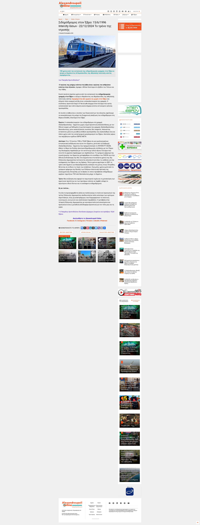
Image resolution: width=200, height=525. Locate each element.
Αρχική (66, 14)
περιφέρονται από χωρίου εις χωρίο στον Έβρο (89, 99)
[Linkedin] (117, 11)
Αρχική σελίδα (86, 232)
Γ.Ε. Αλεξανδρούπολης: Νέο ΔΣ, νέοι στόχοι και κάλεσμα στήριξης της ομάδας (132, 272)
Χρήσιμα (125, 14)
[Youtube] (123, 11)
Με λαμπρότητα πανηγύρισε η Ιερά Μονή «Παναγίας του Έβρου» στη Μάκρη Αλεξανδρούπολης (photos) (87, 244)
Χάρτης (99, 509)
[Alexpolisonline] (125, 11)
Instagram (81, 221)
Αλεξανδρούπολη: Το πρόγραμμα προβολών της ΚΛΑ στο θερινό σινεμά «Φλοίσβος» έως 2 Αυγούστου (129, 349)
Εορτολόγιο (92, 509)
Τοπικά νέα (87, 14)
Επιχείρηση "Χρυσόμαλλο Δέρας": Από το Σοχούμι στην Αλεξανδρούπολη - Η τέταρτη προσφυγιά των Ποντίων (67, 257)
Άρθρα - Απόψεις (75, 19)
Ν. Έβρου (134, 14)
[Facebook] (108, 11)
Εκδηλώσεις (107, 14)
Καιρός (99, 502)
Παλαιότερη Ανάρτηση (106, 232)
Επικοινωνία (99, 514)
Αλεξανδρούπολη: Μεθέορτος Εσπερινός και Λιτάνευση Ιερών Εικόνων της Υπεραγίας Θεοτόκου (129, 385)
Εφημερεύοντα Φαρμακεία (91, 506)
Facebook (70, 221)
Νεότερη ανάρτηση (66, 232)
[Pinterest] (119, 11)
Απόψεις (97, 14)
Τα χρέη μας (125, 425)
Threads (89, 221)
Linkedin (96, 221)
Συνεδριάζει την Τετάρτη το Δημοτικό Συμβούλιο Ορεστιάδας (131, 223)
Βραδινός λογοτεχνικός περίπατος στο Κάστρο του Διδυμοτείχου (131, 214)
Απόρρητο (99, 511)
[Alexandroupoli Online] (70, 8)
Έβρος (66, 19)
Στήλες (117, 14)
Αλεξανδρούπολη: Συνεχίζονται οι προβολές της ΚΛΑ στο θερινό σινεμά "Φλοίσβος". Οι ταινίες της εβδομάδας (67, 244)
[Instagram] (114, 11)
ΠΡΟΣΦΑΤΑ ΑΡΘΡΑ (126, 188)
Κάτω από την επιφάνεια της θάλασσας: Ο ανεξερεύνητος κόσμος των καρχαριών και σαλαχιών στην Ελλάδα (106, 244)
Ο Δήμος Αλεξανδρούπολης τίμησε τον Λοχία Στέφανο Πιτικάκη (131, 232)
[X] (111, 11)
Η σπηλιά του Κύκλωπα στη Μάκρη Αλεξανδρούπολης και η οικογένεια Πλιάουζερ (86, 258)
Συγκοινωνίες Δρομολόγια (99, 506)
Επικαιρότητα (76, 14)
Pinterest (104, 221)
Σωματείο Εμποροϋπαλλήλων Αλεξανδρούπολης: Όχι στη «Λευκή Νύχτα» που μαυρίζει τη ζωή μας (129, 440)
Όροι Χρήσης (92, 514)
